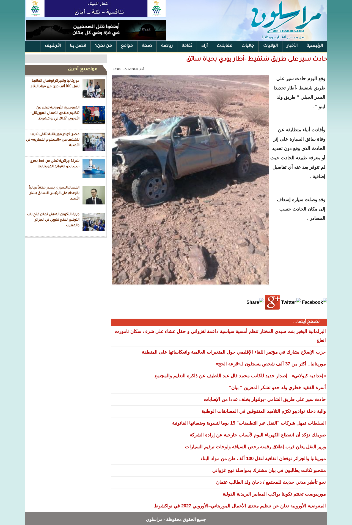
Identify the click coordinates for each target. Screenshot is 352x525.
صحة (147, 46)
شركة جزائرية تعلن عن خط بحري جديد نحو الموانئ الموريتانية (54, 164)
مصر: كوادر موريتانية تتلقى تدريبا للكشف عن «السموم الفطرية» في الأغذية (52, 140)
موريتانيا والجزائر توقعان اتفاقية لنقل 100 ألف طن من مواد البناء (55, 84)
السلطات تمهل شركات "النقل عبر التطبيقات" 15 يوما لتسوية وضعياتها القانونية (249, 423)
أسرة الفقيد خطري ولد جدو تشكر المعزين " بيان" (277, 387)
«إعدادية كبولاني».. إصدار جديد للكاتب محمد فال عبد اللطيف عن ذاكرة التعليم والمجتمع (240, 375)
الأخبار (292, 46)
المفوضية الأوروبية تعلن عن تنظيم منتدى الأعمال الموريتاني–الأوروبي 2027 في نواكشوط (54, 113)
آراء (204, 46)
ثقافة (187, 46)
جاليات (247, 46)
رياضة (167, 46)
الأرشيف (53, 46)
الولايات (270, 46)
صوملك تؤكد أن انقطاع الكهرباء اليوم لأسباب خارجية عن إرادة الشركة (258, 435)
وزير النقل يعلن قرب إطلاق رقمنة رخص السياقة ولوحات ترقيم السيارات (255, 446)
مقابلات (224, 46)
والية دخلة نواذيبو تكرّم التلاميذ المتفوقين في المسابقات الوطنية (264, 411)
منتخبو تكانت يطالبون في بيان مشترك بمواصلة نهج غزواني (269, 470)
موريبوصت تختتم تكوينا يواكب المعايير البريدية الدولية (274, 494)
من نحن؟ (103, 46)
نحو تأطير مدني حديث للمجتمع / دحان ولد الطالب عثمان (271, 482)
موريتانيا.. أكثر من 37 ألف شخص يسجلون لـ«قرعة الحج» (271, 364)
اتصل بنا (78, 46)
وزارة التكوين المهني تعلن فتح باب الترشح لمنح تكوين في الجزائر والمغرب (53, 220)
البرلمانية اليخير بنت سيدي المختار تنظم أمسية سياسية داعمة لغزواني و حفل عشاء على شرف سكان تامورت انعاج (220, 336)
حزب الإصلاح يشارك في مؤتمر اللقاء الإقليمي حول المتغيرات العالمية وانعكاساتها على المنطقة (234, 352)
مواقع (127, 46)
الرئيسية (315, 46)
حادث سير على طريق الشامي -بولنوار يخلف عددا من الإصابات (265, 399)
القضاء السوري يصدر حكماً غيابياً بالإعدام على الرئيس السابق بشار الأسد (54, 193)
